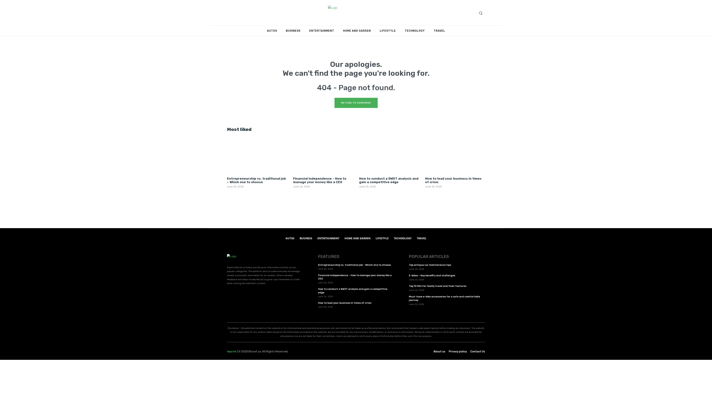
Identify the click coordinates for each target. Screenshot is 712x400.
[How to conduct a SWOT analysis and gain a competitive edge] (389, 155)
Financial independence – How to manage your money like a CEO (319, 180)
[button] (480, 13)
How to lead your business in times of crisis (453, 180)
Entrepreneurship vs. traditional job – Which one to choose (256, 180)
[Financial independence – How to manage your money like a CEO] (323, 155)
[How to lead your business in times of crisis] (455, 155)
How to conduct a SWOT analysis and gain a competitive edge (388, 180)
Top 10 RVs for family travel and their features (437, 286)
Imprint (232, 351)
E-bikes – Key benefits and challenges (432, 275)
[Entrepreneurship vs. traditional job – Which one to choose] (257, 155)
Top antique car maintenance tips (430, 265)
